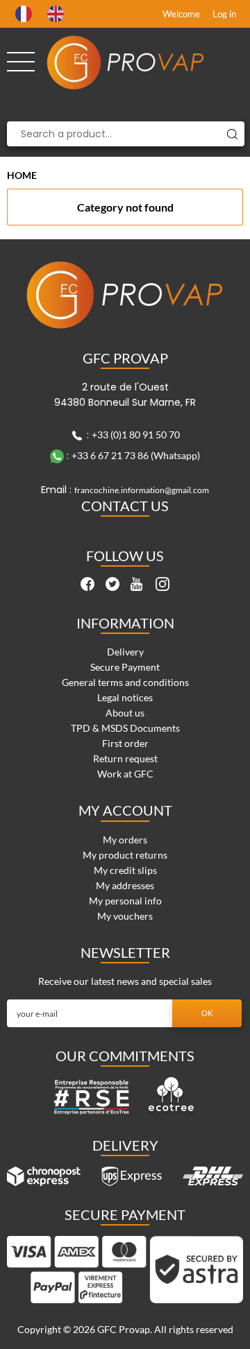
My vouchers (125, 916)
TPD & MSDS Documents (125, 728)
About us (125, 713)
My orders (125, 839)
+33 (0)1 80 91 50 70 (136, 434)
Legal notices (125, 697)
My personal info (125, 901)
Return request (125, 758)
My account (125, 810)
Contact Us (125, 505)
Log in (224, 13)
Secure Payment (125, 667)
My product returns (125, 855)
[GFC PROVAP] (125, 62)
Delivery (125, 652)
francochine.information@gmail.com (141, 490)
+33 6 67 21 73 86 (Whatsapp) (136, 455)
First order (125, 743)
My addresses (125, 885)
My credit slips (125, 870)
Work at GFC (125, 774)
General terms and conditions (125, 682)
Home (22, 175)
